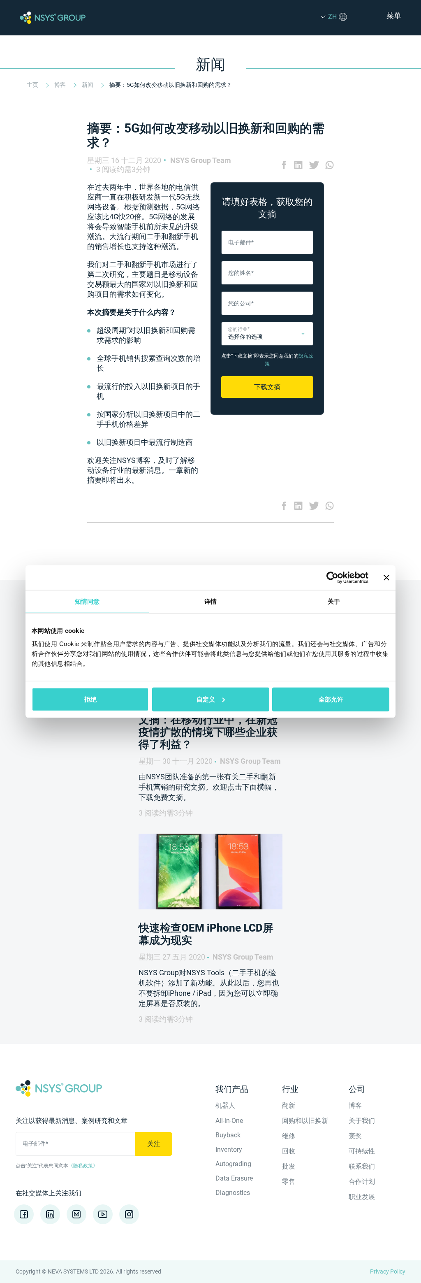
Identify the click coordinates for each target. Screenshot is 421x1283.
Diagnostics (232, 1193)
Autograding (233, 1164)
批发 (288, 1166)
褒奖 (355, 1136)
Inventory (228, 1149)
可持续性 (362, 1151)
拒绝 (90, 698)
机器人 (225, 1105)
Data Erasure (234, 1178)
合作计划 (362, 1181)
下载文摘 (267, 387)
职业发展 (362, 1197)
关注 (153, 1144)
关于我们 (362, 1121)
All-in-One (229, 1121)
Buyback (228, 1135)
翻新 (288, 1105)
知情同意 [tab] (87, 601)
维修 (288, 1136)
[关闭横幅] (386, 578)
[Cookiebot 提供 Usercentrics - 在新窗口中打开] (332, 578)
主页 (33, 84)
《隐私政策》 (83, 1166)
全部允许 (331, 698)
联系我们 (362, 1166)
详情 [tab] (210, 601)
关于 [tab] (334, 601)
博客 (60, 84)
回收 (288, 1151)
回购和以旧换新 (305, 1121)
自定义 (206, 698)
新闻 (88, 84)
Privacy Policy (387, 1271)
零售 (288, 1181)
